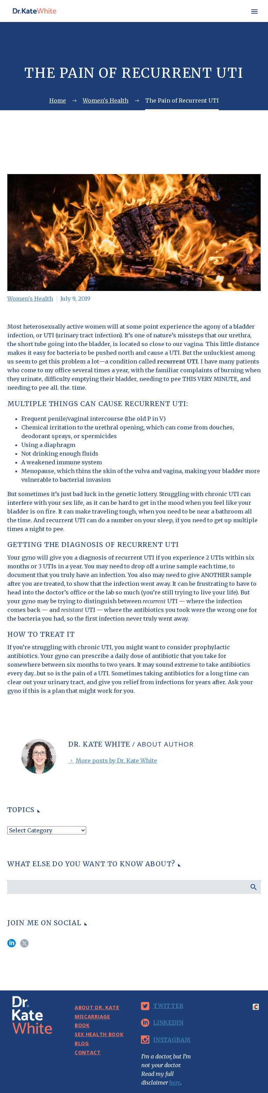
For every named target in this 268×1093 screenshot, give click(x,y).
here (174, 1082)
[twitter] (24, 945)
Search (253, 886)
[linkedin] (11, 945)
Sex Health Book (227, 21)
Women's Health (30, 298)
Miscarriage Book (168, 21)
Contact (88, 1052)
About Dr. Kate (111, 21)
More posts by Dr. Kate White (116, 760)
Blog (82, 1043)
